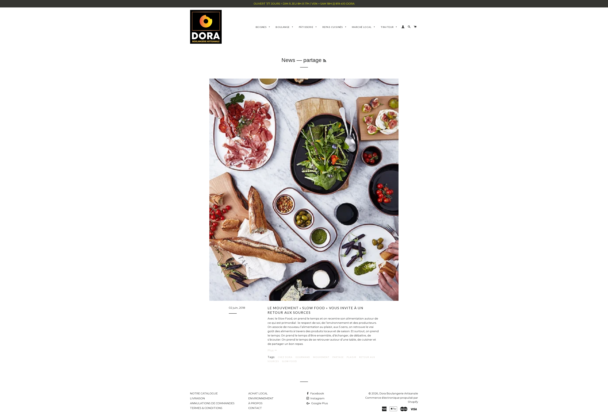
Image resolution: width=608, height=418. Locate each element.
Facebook (317, 393)
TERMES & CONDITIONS (206, 408)
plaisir (351, 357)
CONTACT (255, 408)
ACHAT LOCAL (258, 393)
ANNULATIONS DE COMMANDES (212, 403)
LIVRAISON (197, 398)
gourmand (302, 357)
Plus (271, 350)
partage (338, 357)
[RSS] (324, 61)
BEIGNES (261, 27)
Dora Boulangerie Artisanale (398, 393)
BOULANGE (283, 27)
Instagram (317, 398)
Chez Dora (285, 357)
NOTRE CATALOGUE (204, 393)
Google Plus (319, 403)
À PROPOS (255, 403)
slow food (289, 361)
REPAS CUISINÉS (333, 27)
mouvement (321, 357)
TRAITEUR (387, 27)
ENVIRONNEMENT (261, 398)
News (288, 60)
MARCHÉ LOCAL (362, 27)
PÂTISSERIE (306, 27)
